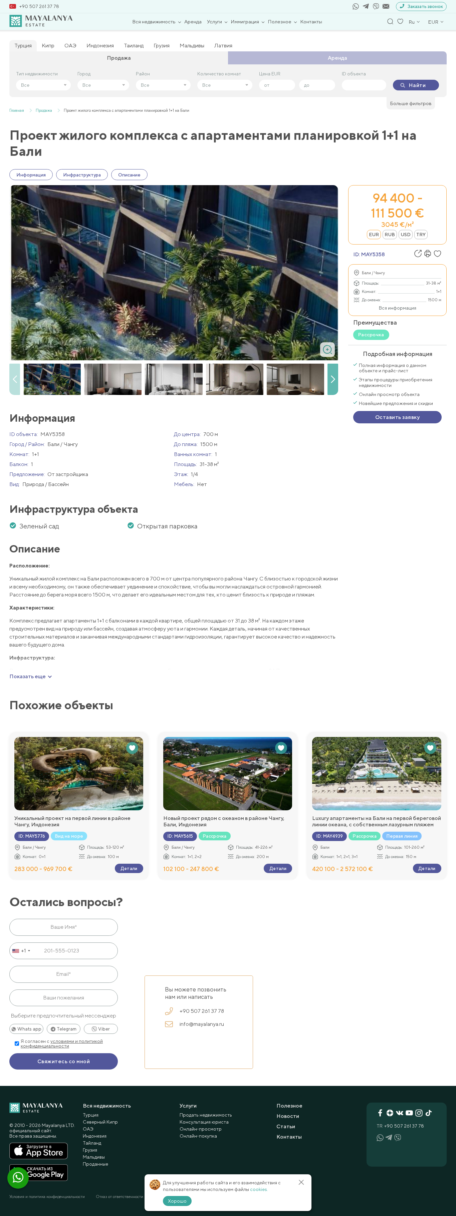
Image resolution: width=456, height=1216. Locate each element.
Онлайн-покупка (198, 1136)
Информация (31, 174)
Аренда (193, 21)
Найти (417, 85)
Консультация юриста (204, 1122)
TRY (421, 234)
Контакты (311, 21)
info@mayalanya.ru (202, 1024)
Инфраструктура (82, 174)
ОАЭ (70, 45)
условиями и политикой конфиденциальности (62, 1044)
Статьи (285, 1126)
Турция (23, 45)
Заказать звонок (425, 6)
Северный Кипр (100, 1122)
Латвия (223, 45)
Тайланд (92, 1143)
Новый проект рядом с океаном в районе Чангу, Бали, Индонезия (223, 821)
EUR (374, 234)
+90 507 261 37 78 (39, 6)
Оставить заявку (397, 417)
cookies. (259, 1189)
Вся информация (397, 308)
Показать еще (27, 677)
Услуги (214, 21)
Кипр (48, 45)
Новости (287, 1116)
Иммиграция (245, 21)
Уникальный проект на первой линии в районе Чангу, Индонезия (72, 821)
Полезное (279, 21)
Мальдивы (192, 45)
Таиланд (134, 45)
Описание (129, 174)
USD (406, 234)
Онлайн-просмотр (201, 1129)
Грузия (162, 45)
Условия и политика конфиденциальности (47, 1196)
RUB (390, 234)
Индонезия (100, 45)
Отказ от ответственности (119, 1196)
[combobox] (21, 951)
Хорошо (177, 1201)
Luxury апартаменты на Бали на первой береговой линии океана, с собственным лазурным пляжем (376, 821)
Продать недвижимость (206, 1115)
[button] (332, 379)
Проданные (95, 1164)
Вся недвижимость (154, 21)
